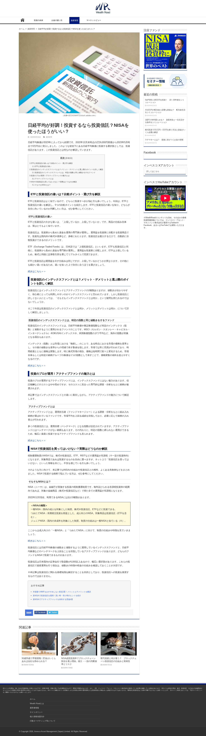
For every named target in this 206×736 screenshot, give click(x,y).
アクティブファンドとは (42, 179)
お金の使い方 (56, 20)
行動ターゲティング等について (42, 721)
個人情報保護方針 (37, 716)
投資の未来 (38, 20)
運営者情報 (34, 708)
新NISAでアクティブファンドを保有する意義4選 (53, 599)
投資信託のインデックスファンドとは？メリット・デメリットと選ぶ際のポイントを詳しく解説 (66, 169)
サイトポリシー (36, 712)
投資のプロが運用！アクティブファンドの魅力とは (49, 176)
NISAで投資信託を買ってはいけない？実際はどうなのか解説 (53, 182)
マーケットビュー (93, 20)
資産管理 (74, 20)
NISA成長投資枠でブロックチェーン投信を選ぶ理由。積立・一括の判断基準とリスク (79, 661)
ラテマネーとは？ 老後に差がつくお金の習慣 (164, 140)
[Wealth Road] (103, 7)
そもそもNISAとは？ (41, 185)
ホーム (22, 20)
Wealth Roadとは (37, 703)
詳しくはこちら (152, 171)
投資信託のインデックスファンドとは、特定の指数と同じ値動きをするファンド (63, 173)
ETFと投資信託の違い (41, 166)
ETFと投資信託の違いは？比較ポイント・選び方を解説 (51, 163)
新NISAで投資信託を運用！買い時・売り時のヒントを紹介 (57, 596)
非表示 (69, 158)
